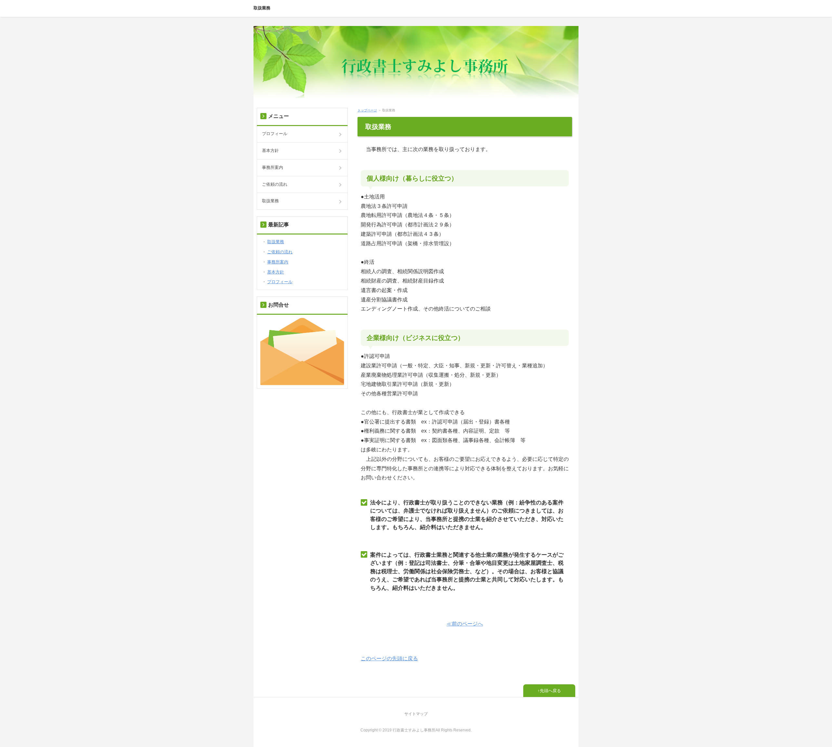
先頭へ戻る (550, 690)
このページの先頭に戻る (389, 658)
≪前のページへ (465, 624)
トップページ (367, 110)
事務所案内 (272, 167)
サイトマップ (416, 714)
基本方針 (270, 150)
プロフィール (274, 133)
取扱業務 (262, 8)
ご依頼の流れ (274, 184)
